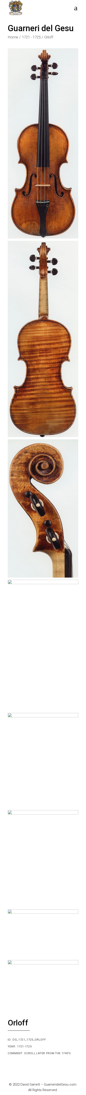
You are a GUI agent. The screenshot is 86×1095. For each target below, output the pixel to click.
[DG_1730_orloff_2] (43, 339)
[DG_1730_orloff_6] (43, 858)
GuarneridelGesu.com (60, 1084)
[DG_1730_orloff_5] (43, 760)
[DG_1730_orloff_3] (43, 508)
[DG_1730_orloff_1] (43, 143)
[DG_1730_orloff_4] (43, 645)
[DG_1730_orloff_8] (43, 984)
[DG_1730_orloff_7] (43, 933)
